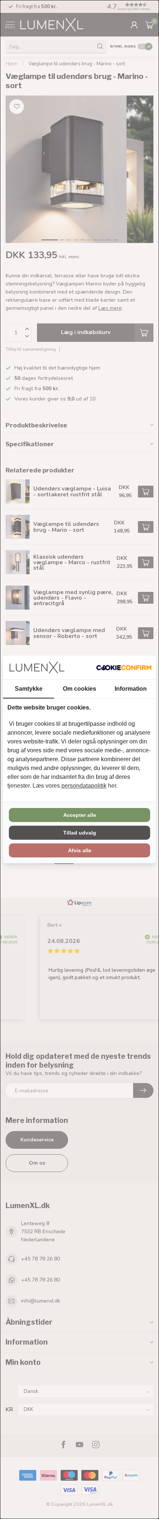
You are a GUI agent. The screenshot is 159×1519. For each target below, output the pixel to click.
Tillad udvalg (79, 833)
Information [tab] (131, 689)
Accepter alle (79, 815)
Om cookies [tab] (79, 689)
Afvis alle (79, 850)
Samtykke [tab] (29, 689)
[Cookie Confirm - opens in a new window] (124, 667)
